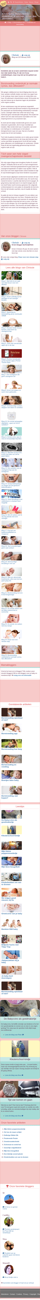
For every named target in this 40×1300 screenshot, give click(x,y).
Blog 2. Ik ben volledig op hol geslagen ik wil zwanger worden (11, 298)
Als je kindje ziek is (11, 1277)
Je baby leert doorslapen (7, 977)
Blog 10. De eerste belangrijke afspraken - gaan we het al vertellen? (11, 423)
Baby (26, 2)
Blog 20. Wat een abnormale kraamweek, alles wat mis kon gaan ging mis (11, 579)
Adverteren (5, 1294)
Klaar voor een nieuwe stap (28, 257)
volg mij (27, 55)
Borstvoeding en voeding (8, 766)
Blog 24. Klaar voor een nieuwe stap (9, 640)
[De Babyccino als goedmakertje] (20, 1008)
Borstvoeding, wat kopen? (9, 797)
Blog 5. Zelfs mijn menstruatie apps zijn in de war (11, 344)
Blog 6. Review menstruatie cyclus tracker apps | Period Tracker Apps (10, 360)
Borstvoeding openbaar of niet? (12, 719)
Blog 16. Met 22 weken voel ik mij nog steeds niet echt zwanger (11, 516)
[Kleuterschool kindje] (20, 1048)
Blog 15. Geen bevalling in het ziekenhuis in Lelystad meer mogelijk (11, 501)
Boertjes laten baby (10, 780)
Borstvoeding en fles (19, 22)
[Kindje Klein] (5, 22)
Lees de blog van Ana (13, 1075)
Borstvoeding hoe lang (11, 749)
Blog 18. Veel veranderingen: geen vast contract (11, 547)
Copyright (33, 1294)
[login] (8, 2)
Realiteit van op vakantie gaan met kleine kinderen (11, 1254)
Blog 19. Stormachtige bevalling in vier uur (9, 562)
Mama (31, 2)
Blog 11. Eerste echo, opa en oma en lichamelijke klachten (11, 438)
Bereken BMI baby (9, 929)
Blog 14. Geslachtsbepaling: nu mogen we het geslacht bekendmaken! (11, 485)
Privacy (25, 1294)
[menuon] (13, 2)
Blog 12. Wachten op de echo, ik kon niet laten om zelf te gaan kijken (11, 454)
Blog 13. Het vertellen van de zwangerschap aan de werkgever (11, 469)
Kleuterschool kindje (10, 836)
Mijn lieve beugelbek (10, 867)
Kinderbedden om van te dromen (11, 883)
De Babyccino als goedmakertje (9, 821)
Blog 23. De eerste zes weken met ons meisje (11, 625)
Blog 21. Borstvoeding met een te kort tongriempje (12, 593)
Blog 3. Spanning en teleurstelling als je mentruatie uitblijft (11, 313)
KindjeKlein (3, 4)
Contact (12, 1294)
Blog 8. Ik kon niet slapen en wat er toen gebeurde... (11, 391)
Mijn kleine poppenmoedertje (9, 852)
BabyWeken (19, 2)
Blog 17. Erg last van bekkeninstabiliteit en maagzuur (8, 532)
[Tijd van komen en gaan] (20, 1089)
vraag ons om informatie (22, 675)
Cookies (19, 1294)
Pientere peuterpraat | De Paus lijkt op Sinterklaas (11, 1230)
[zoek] (11, 2)
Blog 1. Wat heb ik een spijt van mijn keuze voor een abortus (10, 282)
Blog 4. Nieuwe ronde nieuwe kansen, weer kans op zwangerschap (11, 329)
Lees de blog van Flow (13, 1035)
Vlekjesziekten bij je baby (10, 961)
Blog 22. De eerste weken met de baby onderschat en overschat (11, 610)
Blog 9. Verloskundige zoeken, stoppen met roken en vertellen (12, 406)
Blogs (36, 2)
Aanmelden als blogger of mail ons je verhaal (18, 1283)
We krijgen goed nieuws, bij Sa (8, 899)
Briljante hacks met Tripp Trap (10, 946)
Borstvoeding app (9, 733)
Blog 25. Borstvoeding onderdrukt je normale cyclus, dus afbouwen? (11, 657)
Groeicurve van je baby (11, 914)
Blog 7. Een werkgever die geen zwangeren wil (10, 375)
